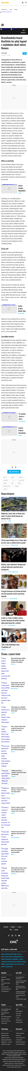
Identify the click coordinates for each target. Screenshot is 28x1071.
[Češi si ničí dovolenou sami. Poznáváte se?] (14, 635)
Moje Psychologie (5, 954)
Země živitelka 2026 (20, 1044)
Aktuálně (3, 973)
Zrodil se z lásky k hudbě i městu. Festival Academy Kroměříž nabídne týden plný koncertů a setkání (13, 620)
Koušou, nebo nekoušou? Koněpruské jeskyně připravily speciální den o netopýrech (13, 567)
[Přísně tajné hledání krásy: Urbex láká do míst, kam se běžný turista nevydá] (14, 531)
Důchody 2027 (19, 1039)
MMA (17, 1009)
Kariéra (16, 929)
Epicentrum (3, 977)
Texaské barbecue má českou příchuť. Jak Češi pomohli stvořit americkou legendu (13, 593)
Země (11, 9)
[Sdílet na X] (15, 467)
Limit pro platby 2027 (20, 1037)
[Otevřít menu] (25, 2)
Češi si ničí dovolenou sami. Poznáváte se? (11, 645)
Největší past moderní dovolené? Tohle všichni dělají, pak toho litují (19, 772)
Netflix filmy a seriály (5, 1044)
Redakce (13, 927)
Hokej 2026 (18, 1013)
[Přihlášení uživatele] (22, 2)
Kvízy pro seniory (5, 986)
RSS (11, 929)
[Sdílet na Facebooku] (12, 467)
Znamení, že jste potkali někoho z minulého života (21, 982)
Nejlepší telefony (5, 1035)
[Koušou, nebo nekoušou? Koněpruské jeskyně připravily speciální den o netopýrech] (14, 555)
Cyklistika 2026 (19, 1022)
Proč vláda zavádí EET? (6, 1016)
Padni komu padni (5, 1018)
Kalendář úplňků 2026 (6, 989)
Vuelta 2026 (9, 967)
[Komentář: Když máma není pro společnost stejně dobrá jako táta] (5, 838)
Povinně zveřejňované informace (14, 1067)
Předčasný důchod (20, 1033)
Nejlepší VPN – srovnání (6, 1042)
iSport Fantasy (8, 957)
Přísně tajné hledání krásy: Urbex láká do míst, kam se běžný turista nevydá (14, 541)
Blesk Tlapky (13, 954)
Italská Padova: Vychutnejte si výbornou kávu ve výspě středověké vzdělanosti (22, 430)
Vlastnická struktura (18, 1063)
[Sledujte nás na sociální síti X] (15, 935)
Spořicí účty (18, 1035)
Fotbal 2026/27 (19, 1011)
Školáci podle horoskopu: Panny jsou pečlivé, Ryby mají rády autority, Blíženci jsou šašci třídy (19, 870)
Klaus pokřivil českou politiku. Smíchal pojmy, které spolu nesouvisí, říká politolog (18, 660)
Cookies (23, 1061)
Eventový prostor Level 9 (11, 964)
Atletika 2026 (19, 1020)
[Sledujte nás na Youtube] (19, 935)
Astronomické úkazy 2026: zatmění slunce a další (21, 988)
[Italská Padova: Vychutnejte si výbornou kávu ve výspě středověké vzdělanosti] (9, 431)
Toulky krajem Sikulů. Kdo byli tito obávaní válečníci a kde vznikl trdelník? (21, 308)
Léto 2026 (19, 973)
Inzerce (20, 927)
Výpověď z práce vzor (5, 1021)
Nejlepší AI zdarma (5, 1037)
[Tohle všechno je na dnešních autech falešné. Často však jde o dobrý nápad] (5, 715)
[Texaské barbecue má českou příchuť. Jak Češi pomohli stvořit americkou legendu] (14, 582)
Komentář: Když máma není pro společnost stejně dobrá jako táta (18, 833)
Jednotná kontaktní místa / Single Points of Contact (13, 1065)
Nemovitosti (8, 959)
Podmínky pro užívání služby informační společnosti (13, 1059)
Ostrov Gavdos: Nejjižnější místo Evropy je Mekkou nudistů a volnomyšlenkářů (22, 188)
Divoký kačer (4, 1023)
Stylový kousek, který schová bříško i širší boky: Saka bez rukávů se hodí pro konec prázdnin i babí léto (18, 684)
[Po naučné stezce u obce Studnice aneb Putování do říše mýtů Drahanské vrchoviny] (9, 417)
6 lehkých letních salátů (21, 999)
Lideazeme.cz (4, 9)
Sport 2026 (19, 1005)
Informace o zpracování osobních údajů (11, 1061)
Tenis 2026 (18, 1015)
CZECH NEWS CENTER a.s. (19, 1050)
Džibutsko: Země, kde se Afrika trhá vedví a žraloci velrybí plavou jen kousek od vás (13, 516)
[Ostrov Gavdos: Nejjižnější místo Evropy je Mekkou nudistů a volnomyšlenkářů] (9, 189)
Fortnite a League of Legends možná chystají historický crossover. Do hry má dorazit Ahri (18, 809)
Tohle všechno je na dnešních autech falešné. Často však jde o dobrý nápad (18, 709)
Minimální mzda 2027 (20, 1042)
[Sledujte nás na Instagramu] (12, 935)
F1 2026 (17, 1017)
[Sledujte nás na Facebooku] (9, 935)
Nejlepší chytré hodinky (6, 1039)
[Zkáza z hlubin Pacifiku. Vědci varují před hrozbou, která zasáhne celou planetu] (5, 734)
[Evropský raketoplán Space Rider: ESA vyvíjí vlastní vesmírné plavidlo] (5, 856)
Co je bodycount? (5, 991)
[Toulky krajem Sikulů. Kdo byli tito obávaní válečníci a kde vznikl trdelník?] (9, 309)
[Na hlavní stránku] (5, 2)
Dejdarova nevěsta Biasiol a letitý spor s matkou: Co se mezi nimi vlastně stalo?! (18, 790)
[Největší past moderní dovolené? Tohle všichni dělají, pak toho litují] (6, 777)
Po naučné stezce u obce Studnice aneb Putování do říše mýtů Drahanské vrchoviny (22, 416)
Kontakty (6, 927)
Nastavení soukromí (9, 1063)
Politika (3, 1005)
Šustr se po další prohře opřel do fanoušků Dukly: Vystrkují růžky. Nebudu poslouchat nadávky (18, 747)
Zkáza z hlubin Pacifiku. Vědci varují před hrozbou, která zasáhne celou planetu (18, 728)
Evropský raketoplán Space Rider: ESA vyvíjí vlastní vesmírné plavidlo (17, 850)
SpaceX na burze (5, 1033)
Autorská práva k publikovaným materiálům (13, 1057)
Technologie (4, 1029)
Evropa (15, 9)
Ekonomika (19, 1029)
